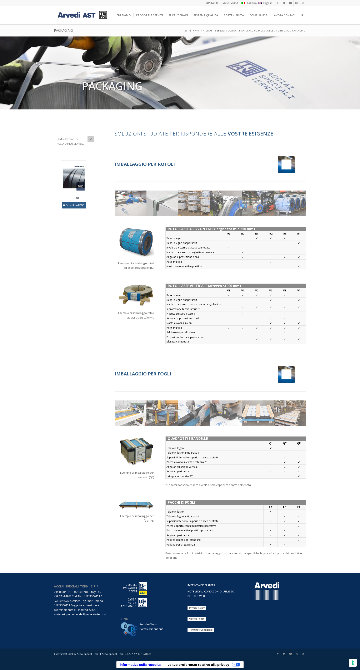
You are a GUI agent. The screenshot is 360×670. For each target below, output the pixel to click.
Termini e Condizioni (200, 629)
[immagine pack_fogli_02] (194, 413)
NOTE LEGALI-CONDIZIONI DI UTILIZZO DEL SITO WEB (211, 594)
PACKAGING (63, 30)
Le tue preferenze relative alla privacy (198, 664)
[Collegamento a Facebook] (278, 654)
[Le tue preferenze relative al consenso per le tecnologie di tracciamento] (353, 663)
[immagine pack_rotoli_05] (163, 203)
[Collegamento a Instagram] (297, 654)
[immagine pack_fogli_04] (258, 413)
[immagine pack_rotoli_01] (131, 203)
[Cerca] (302, 15)
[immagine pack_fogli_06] (131, 413)
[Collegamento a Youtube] (290, 654)
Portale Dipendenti (151, 629)
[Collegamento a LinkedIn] (303, 654)
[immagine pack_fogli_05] (163, 413)
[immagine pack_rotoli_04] (258, 203)
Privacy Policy (197, 607)
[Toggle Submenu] (91, 139)
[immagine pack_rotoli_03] (226, 203)
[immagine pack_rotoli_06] (290, 203)
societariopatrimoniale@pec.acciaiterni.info (81, 614)
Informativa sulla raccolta (140, 664)
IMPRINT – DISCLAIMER (201, 585)
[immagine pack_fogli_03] (226, 413)
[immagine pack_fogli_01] (290, 413)
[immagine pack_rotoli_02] (194, 203)
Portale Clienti (148, 624)
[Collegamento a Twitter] (284, 654)
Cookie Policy (196, 618)
